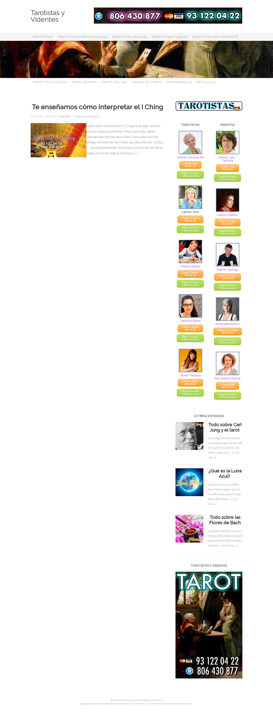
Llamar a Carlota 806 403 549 (227, 222)
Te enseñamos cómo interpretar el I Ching (97, 107)
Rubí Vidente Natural (227, 378)
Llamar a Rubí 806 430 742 (227, 385)
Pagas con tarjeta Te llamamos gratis (190, 174)
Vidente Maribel (190, 266)
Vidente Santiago (227, 269)
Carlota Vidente (227, 215)
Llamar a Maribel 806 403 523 (190, 273)
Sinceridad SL (156, 700)
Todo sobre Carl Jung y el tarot (225, 427)
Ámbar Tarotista (190, 375)
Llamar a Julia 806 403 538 (228, 168)
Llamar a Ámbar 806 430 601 (190, 382)
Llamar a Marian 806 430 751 (190, 328)
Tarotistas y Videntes (48, 16)
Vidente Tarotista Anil (190, 157)
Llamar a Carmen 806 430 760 (190, 219)
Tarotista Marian (190, 320)
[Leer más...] (229, 545)
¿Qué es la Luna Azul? (225, 473)
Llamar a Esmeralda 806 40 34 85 (227, 331)
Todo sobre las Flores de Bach (225, 520)
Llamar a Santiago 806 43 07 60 (227, 277)
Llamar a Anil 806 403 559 (190, 164)
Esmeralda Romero (228, 324)
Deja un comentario (86, 116)
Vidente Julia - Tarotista (227, 159)
